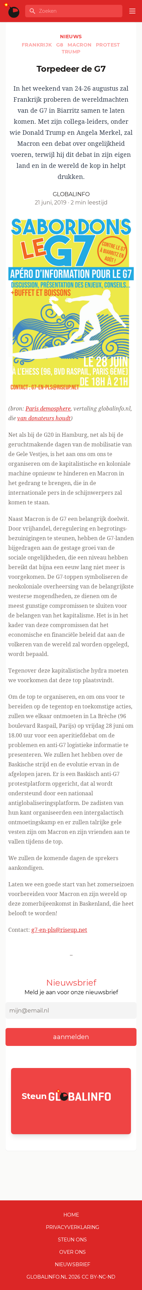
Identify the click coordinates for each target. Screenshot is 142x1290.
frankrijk (37, 45)
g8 (60, 45)
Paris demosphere (48, 408)
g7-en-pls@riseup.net (59, 930)
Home (71, 1215)
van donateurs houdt (44, 418)
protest (108, 45)
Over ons (72, 1252)
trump (71, 52)
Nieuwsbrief (72, 1264)
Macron (80, 45)
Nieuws (71, 36)
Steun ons (72, 1240)
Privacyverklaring (72, 1227)
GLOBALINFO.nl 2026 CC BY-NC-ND (71, 1277)
